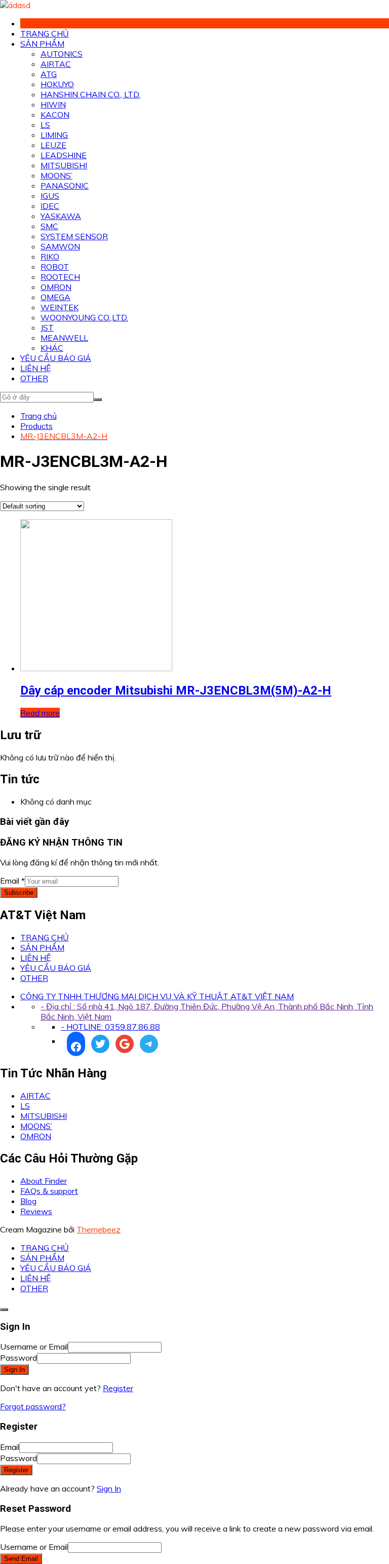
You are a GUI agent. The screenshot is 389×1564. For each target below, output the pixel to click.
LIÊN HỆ (35, 368)
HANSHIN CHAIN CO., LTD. (90, 94)
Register (118, 1388)
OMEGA (55, 297)
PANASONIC (65, 185)
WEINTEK (60, 307)
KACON (55, 115)
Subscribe (18, 892)
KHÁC (52, 348)
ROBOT (55, 267)
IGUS (50, 196)
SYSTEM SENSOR (74, 236)
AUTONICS (62, 54)
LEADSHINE (64, 155)
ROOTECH (60, 277)
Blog (28, 1201)
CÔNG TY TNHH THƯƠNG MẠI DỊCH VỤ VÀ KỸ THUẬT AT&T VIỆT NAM (157, 996)
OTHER (34, 378)
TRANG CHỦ (44, 33)
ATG (49, 74)
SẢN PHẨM (42, 44)
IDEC (50, 206)
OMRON (56, 287)
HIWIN (53, 104)
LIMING (54, 135)
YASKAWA (61, 216)
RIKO (50, 256)
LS (45, 125)
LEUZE (53, 145)
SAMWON (60, 246)
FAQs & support (49, 1191)
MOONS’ (56, 175)
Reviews (36, 1211)
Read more (40, 713)
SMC (49, 226)
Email (12, 881)
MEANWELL (64, 338)
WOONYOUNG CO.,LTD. (84, 317)
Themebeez (98, 1229)
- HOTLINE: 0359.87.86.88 (110, 1027)
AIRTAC (56, 64)
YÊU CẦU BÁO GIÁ (55, 358)
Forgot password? (33, 1406)
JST (47, 327)
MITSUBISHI (64, 165)
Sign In (109, 1488)
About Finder (43, 1181)
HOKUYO (57, 84)
